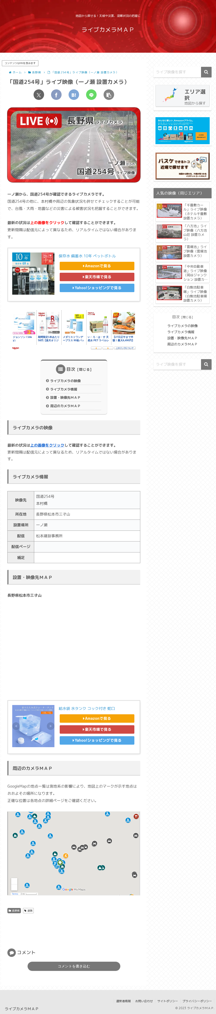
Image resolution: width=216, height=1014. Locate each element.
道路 (29, 910)
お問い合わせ (144, 1001)
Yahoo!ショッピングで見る (98, 287)
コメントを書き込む (74, 966)
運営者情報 (123, 1001)
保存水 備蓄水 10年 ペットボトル (87, 256)
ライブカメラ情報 (63, 389)
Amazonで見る (98, 266)
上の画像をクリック (47, 445)
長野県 (16, 910)
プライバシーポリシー (197, 1001)
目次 (70, 369)
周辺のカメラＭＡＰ (65, 406)
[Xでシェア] (39, 94)
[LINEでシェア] (91, 94)
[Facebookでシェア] (56, 94)
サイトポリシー (167, 1001)
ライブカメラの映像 (65, 381)
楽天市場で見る (98, 276)
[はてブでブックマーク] (74, 94)
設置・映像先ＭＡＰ (65, 397)
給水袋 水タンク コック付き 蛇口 (87, 708)
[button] (109, 94)
